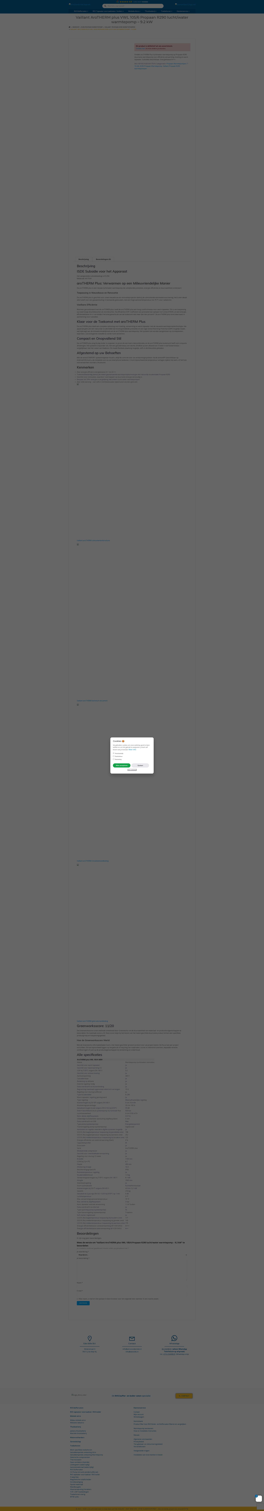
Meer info (132, 749)
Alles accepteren (122, 765)
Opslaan (140, 765)
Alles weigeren (132, 770)
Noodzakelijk (119, 753)
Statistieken (119, 756)
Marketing (118, 759)
